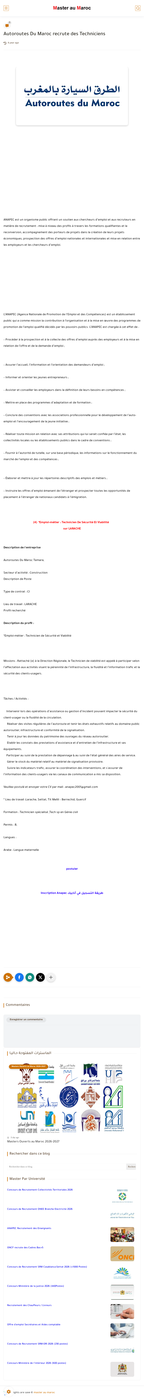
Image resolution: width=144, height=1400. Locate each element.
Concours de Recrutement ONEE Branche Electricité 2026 (40, 1209)
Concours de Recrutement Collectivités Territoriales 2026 (40, 1190)
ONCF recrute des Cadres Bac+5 (25, 1248)
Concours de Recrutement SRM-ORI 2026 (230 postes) (37, 1344)
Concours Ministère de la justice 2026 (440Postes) (35, 1286)
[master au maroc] (72, 8)
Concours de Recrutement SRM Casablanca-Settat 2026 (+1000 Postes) (47, 1267)
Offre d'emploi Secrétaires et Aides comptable (33, 1325)
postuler (72, 869)
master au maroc (44, 1392)
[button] (19, 977)
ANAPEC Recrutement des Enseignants (29, 1228)
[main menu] (6, 8)
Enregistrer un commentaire (26, 1019)
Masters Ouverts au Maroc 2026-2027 (33, 1142)
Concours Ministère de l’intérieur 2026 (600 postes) (36, 1363)
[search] (137, 8)
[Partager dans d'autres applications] (51, 977)
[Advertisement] (72, 179)
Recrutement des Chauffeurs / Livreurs (29, 1305)
